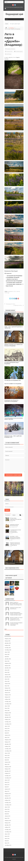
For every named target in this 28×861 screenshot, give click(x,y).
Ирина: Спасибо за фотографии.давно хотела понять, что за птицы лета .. (16, 603)
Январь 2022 (7, 688)
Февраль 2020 (8, 712)
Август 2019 (7, 726)
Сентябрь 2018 (8, 751)
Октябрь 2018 (8, 748)
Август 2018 (7, 753)
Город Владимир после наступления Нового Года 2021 (13, 418)
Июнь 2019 (7, 730)
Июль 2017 (7, 782)
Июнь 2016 (7, 811)
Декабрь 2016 (8, 798)
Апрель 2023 (7, 674)
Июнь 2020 (7, 710)
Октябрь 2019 (8, 721)
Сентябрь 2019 (8, 724)
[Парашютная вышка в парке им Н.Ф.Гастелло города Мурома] (7, 544)
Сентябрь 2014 (8, 845)
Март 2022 (7, 685)
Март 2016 (7, 818)
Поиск (7, 510)
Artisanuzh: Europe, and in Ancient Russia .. (15, 608)
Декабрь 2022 (8, 676)
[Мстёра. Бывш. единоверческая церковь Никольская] (7, 519)
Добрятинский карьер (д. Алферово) (13, 494)
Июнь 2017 (7, 784)
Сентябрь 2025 (8, 649)
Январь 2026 (7, 640)
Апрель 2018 (7, 762)
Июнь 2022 (7, 681)
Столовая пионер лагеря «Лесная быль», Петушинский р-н (15, 531)
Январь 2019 (7, 742)
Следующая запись (18, 305)
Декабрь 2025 (8, 643)
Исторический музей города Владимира (11, 363)
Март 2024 (7, 661)
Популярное (7, 515)
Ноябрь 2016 (7, 800)
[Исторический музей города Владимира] (14, 354)
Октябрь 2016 (8, 802)
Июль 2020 (7, 708)
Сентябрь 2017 (8, 777)
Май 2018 (7, 760)
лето (14, 291)
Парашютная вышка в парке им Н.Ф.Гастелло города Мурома (15, 544)
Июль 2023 (7, 670)
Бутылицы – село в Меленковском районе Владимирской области (15, 537)
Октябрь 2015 (8, 829)
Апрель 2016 (7, 816)
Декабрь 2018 (8, 744)
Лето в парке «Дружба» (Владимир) (13, 39)
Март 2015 (7, 843)
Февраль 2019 (8, 739)
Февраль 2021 (8, 694)
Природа (13, 49)
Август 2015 (7, 834)
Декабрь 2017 (8, 771)
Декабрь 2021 (8, 690)
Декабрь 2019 (8, 717)
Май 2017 (7, 786)
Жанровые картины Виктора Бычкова (14, 525)
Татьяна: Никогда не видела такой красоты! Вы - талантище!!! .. (16, 624)
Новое (14, 515)
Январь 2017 (7, 795)
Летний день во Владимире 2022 (12, 380)
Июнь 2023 (7, 672)
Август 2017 (7, 780)
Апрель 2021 (7, 692)
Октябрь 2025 (8, 647)
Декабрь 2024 (8, 658)
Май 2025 (7, 656)
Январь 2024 (7, 665)
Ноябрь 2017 (7, 773)
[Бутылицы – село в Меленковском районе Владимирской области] (7, 537)
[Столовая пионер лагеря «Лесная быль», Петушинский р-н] (7, 531)
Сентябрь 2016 (8, 804)
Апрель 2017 (7, 789)
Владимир (11, 27)
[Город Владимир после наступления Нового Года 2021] (14, 410)
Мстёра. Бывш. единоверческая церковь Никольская (15, 519)
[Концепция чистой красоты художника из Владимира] (14, 392)
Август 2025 (7, 652)
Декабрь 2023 (8, 667)
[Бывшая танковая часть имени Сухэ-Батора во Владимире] (14, 337)
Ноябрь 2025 (7, 645)
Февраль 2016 (8, 820)
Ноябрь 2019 (7, 719)
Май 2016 (7, 813)
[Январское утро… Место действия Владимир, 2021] (14, 428)
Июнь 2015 (7, 838)
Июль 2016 (7, 809)
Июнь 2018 (7, 757)
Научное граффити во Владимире (12, 383)
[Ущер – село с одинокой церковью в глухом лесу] (14, 319)
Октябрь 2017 (8, 775)
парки (18, 291)
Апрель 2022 (7, 683)
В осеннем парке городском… (14, 282)
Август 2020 (7, 706)
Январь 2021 (7, 697)
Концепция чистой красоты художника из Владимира (11, 401)
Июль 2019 (7, 728)
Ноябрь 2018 (7, 746)
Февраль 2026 (8, 638)
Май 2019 (7, 733)
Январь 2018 (7, 768)
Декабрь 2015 (8, 825)
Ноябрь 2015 (7, 827)
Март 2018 (7, 764)
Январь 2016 (7, 822)
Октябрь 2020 (8, 701)
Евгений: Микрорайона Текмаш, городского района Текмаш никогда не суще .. (16, 613)
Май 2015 (7, 840)
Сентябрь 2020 (8, 703)
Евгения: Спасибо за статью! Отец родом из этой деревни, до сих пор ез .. (16, 619)
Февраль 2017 (8, 793)
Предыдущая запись (10, 304)
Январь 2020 (7, 715)
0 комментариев (19, 51)
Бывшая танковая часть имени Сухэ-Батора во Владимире (13, 345)
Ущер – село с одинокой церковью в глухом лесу (13, 327)
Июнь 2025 (7, 654)
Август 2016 (7, 807)
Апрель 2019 (7, 735)
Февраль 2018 (8, 766)
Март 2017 (7, 791)
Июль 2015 (7, 836)
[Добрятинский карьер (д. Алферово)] (14, 488)
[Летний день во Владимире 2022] (14, 372)
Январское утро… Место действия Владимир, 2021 (13, 436)
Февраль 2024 (8, 663)
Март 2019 (7, 737)
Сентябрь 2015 (8, 831)
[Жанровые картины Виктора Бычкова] (7, 525)
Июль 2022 (7, 679)
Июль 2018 (7, 755)
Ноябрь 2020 (7, 699)
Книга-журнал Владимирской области (13, 857)
